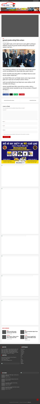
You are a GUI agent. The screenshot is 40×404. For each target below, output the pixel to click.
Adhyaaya (29, 402)
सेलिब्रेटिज (22, 363)
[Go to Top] (38, 400)
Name (4, 121)
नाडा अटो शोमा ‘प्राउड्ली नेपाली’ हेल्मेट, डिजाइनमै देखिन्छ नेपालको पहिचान (30, 337)
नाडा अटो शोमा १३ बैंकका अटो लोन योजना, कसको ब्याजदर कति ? (12, 337)
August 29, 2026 (7, 380)
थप (21, 358)
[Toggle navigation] (2, 12)
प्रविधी (21, 359)
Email (4, 125)
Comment (4, 109)
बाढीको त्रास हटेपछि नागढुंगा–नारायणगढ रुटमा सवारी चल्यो (12, 332)
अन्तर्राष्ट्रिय (22, 353)
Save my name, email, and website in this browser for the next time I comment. (16, 134)
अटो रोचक (26, 335)
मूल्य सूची (22, 360)
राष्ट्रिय (7, 330)
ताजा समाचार (5, 328)
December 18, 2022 (6, 42)
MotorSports (23, 349)
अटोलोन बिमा (8, 335)
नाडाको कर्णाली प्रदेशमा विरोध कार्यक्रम (9, 100)
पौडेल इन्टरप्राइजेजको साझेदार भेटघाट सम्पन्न (31, 332)
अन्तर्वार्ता (22, 354)
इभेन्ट (3, 38)
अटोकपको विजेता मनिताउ (33, 100)
